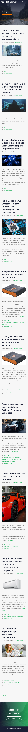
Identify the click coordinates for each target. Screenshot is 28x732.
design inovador (8, 390)
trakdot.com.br (9, 2)
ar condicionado (8, 616)
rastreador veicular (17, 390)
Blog (5, 71)
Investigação (7, 544)
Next (7, 695)
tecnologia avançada (7, 392)
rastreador (4, 324)
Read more (21, 316)
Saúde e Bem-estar (9, 680)
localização (15, 546)
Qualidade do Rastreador (18, 322)
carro (5, 546)
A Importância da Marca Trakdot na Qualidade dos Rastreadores (14, 274)
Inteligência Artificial (9, 457)
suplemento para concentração (12, 682)
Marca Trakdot (7, 322)
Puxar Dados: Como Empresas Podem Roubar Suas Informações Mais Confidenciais (11, 206)
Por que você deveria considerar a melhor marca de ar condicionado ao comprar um (12, 564)
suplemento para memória (9, 684)
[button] (22, 2)
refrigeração (20, 616)
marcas (14, 616)
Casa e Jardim (7, 614)
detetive (9, 546)
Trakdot (18, 684)
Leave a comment (8, 73)
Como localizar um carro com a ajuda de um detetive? (14, 476)
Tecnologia (6, 320)
